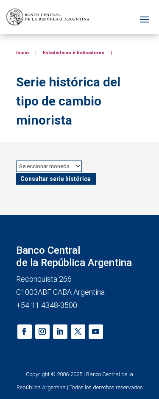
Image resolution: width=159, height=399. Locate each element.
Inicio (22, 52)
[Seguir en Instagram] (42, 331)
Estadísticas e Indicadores (73, 52)
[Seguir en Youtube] (96, 331)
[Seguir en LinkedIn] (60, 331)
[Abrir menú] (145, 17)
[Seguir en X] (78, 331)
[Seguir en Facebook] (24, 331)
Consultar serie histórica (55, 178)
